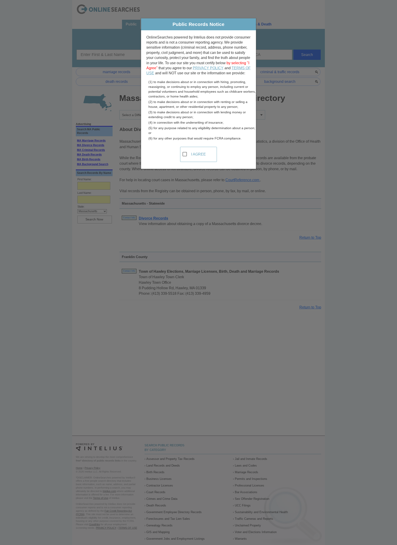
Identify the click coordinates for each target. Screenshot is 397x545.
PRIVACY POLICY (208, 68)
